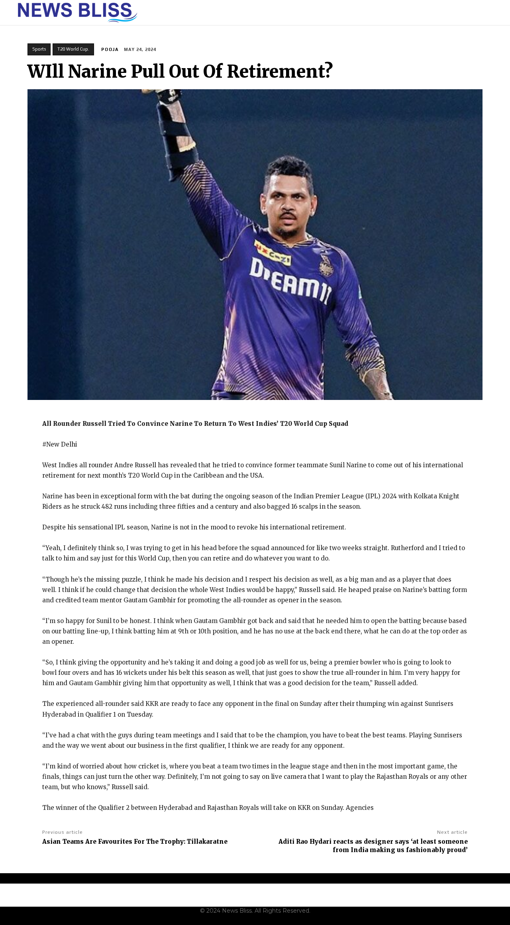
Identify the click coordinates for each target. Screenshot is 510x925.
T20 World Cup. (73, 49)
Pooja (110, 49)
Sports (39, 49)
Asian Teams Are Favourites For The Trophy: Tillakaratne (135, 841)
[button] (490, 12)
